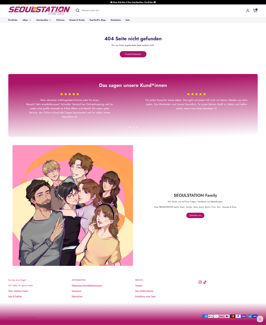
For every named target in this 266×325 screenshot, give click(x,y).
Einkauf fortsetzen (133, 54)
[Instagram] (200, 282)
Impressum (76, 290)
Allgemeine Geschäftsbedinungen (87, 285)
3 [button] (136, 127)
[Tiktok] (205, 282)
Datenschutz (77, 296)
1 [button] (129, 127)
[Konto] (247, 10)
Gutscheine (116, 20)
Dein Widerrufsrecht (144, 290)
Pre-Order (13, 20)
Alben (25, 20)
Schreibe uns (195, 215)
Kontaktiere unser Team (145, 296)
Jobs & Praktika (15, 296)
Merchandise (42, 20)
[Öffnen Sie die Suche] (77, 10)
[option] (67, 108)
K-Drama (60, 20)
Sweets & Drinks (77, 20)
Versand (138, 285)
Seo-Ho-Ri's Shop (98, 20)
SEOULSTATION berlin (30, 317)
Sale (128, 20)
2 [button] (133, 127)
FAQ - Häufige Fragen (18, 290)
